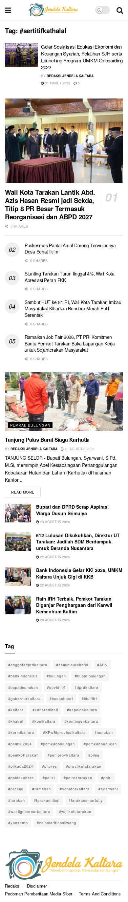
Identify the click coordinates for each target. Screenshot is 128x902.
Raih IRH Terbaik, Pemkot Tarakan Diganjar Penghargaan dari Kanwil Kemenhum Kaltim (74, 605)
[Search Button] (120, 10)
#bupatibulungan (90, 675)
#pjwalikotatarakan (83, 766)
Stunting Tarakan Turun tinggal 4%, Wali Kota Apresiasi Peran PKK (70, 276)
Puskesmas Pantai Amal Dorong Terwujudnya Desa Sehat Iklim (70, 248)
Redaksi (12, 886)
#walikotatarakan (75, 811)
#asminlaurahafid (72, 664)
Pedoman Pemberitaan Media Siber (38, 894)
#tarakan (16, 800)
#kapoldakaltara (82, 709)
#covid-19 (56, 687)
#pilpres (49, 766)
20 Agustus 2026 (54, 620)
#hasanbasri (61, 698)
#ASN (102, 664)
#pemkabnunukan (100, 743)
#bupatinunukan (23, 687)
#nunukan (104, 732)
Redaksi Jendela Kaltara (70, 76)
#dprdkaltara (86, 687)
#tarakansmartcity (86, 800)
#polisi (49, 777)
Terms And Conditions (100, 894)
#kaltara (16, 709)
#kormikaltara (21, 732)
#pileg (93, 755)
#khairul (15, 721)
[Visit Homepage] (53, 9)
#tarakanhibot (47, 800)
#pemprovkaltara (63, 755)
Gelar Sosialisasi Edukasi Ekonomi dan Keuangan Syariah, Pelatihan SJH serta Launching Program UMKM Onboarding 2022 (82, 57)
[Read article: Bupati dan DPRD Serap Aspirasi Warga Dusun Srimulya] (18, 513)
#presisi (15, 788)
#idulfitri (89, 698)
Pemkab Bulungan (30, 425)
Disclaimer (37, 886)
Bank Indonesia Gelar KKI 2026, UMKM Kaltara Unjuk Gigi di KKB (79, 573)
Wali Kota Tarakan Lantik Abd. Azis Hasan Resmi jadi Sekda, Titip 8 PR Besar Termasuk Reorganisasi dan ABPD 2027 (50, 204)
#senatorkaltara (75, 788)
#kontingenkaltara (81, 721)
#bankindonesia (23, 675)
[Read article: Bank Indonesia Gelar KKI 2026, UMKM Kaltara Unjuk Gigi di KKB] (18, 576)
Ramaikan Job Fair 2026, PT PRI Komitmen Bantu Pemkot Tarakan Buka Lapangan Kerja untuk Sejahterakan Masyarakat (70, 343)
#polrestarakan (78, 777)
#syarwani (108, 788)
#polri (106, 777)
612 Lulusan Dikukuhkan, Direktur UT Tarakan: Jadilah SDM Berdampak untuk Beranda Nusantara (78, 541)
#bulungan (56, 675)
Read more (26, 491)
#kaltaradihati (45, 709)
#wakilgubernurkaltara (29, 811)
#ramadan (41, 788)
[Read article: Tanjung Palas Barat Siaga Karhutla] (64, 401)
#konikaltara (43, 721)
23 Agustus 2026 (79, 449)
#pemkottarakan (23, 755)
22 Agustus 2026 (54, 557)
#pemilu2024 (20, 743)
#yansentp (18, 822)
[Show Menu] (8, 10)
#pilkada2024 (20, 766)
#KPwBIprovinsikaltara (64, 732)
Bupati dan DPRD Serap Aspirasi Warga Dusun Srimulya (72, 510)
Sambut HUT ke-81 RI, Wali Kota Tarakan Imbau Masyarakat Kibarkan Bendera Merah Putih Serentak (73, 308)
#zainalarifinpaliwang (56, 822)
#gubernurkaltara (24, 698)
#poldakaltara (21, 777)
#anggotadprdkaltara (27, 664)
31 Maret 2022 (57, 83)
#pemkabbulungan (58, 743)
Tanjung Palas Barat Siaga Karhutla (47, 439)
